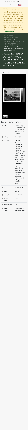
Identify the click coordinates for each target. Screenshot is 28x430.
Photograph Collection (11, 39)
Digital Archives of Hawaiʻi (14, 2)
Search (7, 5)
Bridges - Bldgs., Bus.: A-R (12, 43)
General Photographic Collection (14, 41)
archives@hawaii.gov (9, 31)
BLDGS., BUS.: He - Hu (11, 45)
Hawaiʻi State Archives (11, 37)
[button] (2, 126)
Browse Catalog (8, 35)
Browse (12, 5)
